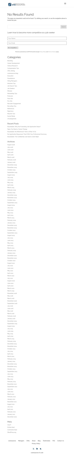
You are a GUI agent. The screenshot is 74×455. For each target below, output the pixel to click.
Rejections (10, 111)
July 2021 (10, 278)
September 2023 (12, 233)
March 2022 (10, 275)
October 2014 (11, 349)
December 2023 (12, 225)
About (33, 441)
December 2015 (12, 321)
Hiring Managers (12, 81)
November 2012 (12, 384)
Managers (21, 441)
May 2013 (10, 379)
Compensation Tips (13, 68)
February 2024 (11, 220)
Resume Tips (11, 113)
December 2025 (12, 165)
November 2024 (12, 197)
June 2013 (10, 376)
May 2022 (10, 270)
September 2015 (12, 323)
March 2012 (10, 394)
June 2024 (10, 210)
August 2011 (10, 404)
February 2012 (11, 396)
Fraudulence (11, 78)
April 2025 (10, 185)
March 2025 (10, 187)
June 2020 (10, 283)
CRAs (28, 441)
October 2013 (11, 369)
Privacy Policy (43, 51)
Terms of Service (52, 51)
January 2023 (11, 253)
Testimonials (46, 441)
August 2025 (11, 175)
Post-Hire (10, 98)
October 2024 (11, 200)
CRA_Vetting (11, 71)
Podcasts (10, 96)
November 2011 (12, 401)
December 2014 (12, 343)
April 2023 (10, 245)
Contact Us (60, 441)
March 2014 (10, 356)
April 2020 (10, 286)
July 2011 (10, 406)
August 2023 (11, 235)
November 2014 (12, 346)
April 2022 (10, 273)
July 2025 (10, 177)
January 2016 (11, 318)
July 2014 (10, 351)
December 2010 (12, 417)
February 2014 (11, 359)
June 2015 (10, 331)
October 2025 (11, 170)
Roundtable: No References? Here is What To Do (21, 131)
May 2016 (10, 311)
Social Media (11, 116)
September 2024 (12, 202)
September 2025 (12, 172)
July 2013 (10, 374)
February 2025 (11, 190)
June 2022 (10, 268)
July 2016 (10, 306)
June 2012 (10, 391)
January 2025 (11, 192)
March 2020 (10, 288)
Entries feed (11, 427)
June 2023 (10, 240)
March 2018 (10, 298)
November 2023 (12, 228)
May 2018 (10, 296)
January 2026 (11, 162)
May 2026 (10, 152)
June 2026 (10, 149)
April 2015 (10, 336)
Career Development (13, 63)
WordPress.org (11, 432)
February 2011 (11, 412)
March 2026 (10, 157)
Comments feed (12, 430)
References (10, 108)
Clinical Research (12, 66)
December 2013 (12, 364)
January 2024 (11, 223)
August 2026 (11, 144)
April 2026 (10, 155)
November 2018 (12, 293)
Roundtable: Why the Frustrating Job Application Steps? (24, 126)
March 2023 (10, 248)
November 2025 (12, 167)
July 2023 (10, 238)
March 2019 (10, 291)
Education (10, 76)
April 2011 (10, 409)
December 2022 (12, 255)
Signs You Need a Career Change (17, 129)
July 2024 (10, 207)
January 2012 (11, 399)
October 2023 (11, 230)
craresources (12, 441)
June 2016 (10, 308)
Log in (9, 424)
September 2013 (12, 371)
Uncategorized (11, 118)
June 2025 (10, 180)
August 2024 (11, 205)
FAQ (54, 441)
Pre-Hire (9, 101)
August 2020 (11, 280)
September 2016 (12, 303)
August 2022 (11, 263)
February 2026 (11, 160)
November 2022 (12, 258)
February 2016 (11, 316)
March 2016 (10, 313)
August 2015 (11, 326)
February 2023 (11, 250)
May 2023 (10, 243)
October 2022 (11, 260)
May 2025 (10, 182)
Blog (39, 441)
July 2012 (10, 389)
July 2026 (10, 147)
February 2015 (11, 341)
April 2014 (10, 354)
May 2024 (10, 212)
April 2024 (10, 215)
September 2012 (12, 386)
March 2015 (10, 338)
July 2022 (10, 265)
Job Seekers (11, 88)
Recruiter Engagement (14, 103)
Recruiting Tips (11, 106)
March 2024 (10, 218)
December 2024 (12, 195)
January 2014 (11, 361)
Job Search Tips (12, 86)
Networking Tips (12, 93)
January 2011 (11, 414)
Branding (10, 60)
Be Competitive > (13, 47)
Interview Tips (11, 83)
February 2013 (11, 381)
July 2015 (10, 328)
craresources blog (12, 73)
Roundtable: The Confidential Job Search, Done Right (23, 136)
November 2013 (12, 366)
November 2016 (12, 301)
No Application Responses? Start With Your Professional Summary (27, 134)
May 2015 (10, 333)
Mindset (9, 91)
